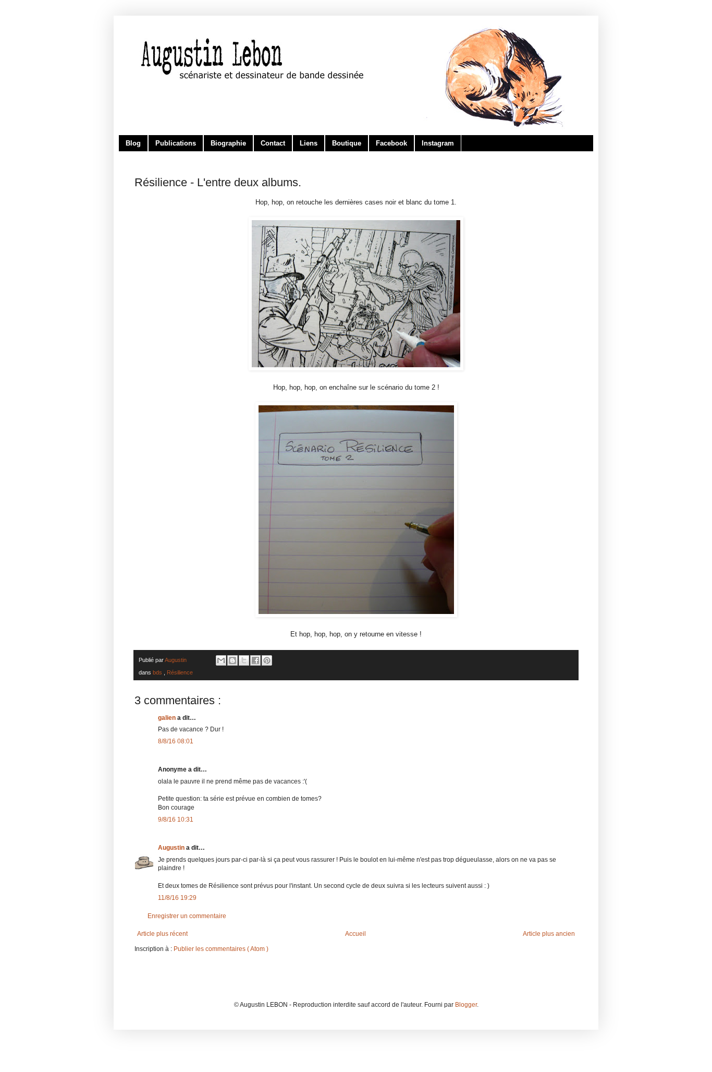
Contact (273, 143)
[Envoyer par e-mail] (221, 660)
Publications (175, 143)
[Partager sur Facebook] (255, 660)
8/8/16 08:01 (175, 741)
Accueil (355, 933)
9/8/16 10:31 (175, 819)
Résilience (180, 672)
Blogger (466, 1004)
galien (167, 717)
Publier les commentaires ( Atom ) (221, 949)
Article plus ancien (549, 933)
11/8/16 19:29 (177, 897)
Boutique (346, 143)
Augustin (172, 847)
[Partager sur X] (244, 660)
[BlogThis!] (232, 660)
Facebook (391, 143)
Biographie (228, 143)
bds (158, 672)
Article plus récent (162, 933)
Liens (308, 143)
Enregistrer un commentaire (187, 916)
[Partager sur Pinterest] (267, 660)
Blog (133, 143)
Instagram (438, 143)
